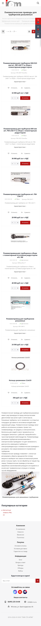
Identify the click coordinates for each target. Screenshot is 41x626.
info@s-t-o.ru (32, 602)
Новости (20, 532)
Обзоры (20, 568)
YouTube (20, 592)
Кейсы (20, 571)
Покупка (20, 542)
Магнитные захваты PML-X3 (7, 512)
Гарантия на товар (20, 551)
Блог (20, 560)
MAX (15, 592)
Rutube (25, 592)
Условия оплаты (20, 546)
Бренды (20, 565)
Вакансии (20, 535)
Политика (20, 537)
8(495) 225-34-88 (14, 602)
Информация (20, 556)
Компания (20, 525)
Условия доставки (20, 549)
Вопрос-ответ (20, 562)
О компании (20, 529)
